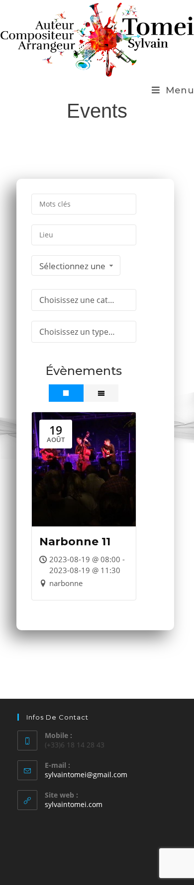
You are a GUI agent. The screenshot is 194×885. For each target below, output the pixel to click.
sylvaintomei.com (73, 804)
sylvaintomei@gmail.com (86, 774)
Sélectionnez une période (72, 268)
